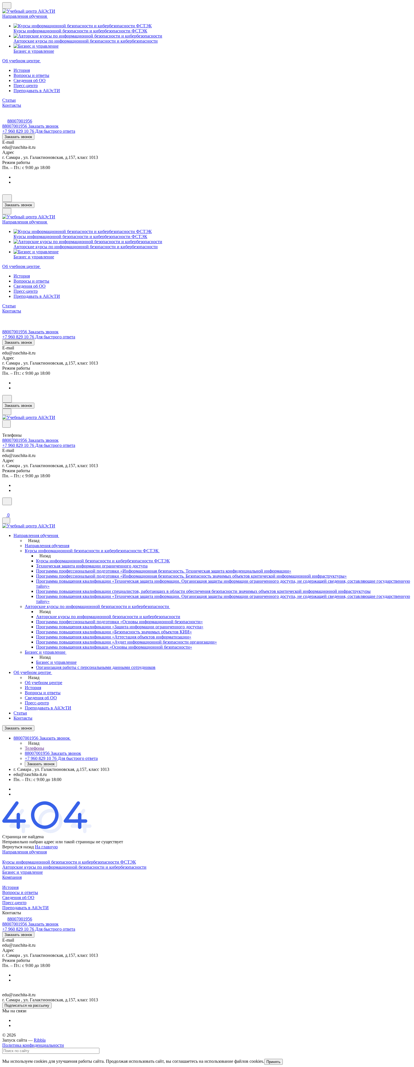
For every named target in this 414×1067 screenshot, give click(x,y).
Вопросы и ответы (31, 75)
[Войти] (4, 508)
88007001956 (19, 121)
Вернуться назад (18, 846)
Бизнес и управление (22, 872)
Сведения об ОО (30, 80)
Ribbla (40, 1040)
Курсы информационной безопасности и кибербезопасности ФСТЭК (69, 862)
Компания (12, 877)
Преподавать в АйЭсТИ (37, 90)
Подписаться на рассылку (27, 1005)
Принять (273, 1062)
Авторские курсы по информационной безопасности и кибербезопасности (74, 867)
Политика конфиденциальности (33, 1045)
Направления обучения (24, 851)
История (22, 70)
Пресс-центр (26, 85)
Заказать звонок (18, 137)
